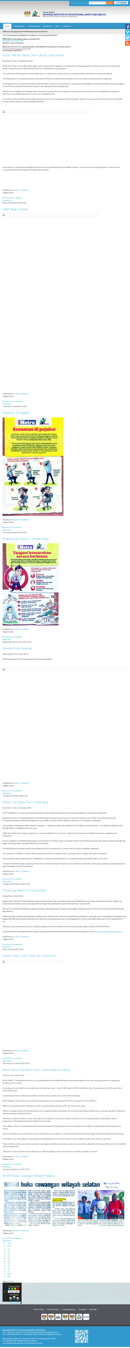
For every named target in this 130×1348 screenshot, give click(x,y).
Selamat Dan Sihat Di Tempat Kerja (26, 539)
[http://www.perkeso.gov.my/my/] (79, 1317)
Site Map (93, 1309)
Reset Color (13, 1291)
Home (7, 26)
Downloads (47, 26)
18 (9, 1263)
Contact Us (67, 26)
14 (9, 1253)
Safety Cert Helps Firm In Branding (25, 802)
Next (10, 1274)
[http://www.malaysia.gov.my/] (44, 1317)
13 (9, 1251)
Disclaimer (83, 1309)
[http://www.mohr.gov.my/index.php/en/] (65, 1317)
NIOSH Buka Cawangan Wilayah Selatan (29, 1175)
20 (9, 1269)
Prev (9, 1246)
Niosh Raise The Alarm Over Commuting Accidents (36, 1070)
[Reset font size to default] (14, 1300)
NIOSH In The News (21, 190)
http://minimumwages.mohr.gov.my (108, 931)
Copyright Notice (69, 1309)
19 (9, 1266)
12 (9, 1248)
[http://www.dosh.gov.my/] (72, 1317)
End (9, 1276)
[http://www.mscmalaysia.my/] (58, 1317)
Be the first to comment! (12, 198)
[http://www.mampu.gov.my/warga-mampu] (86, 1317)
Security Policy (53, 1309)
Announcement (33, 26)
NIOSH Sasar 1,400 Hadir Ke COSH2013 (29, 956)
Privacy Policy (38, 1309)
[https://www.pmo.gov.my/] (51, 1317)
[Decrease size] (18, 1300)
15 (9, 1256)
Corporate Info (19, 26)
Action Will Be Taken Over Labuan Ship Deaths (33, 55)
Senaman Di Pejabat (16, 413)
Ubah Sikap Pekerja (15, 209)
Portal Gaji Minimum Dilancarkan (24, 890)
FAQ (57, 26)
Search (109, 3)
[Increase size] (11, 1300)
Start (10, 1243)
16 (9, 1258)
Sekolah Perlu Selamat (17, 648)
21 (9, 1271)
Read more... (7, 200)
